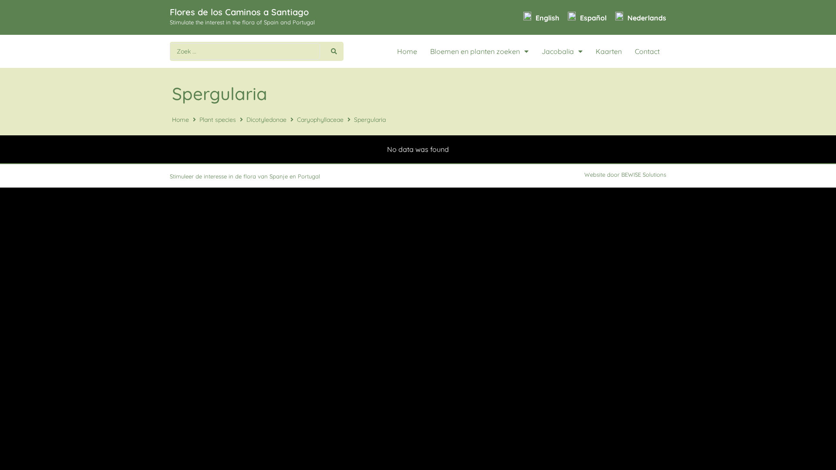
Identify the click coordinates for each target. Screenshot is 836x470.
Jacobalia (558, 51)
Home (407, 51)
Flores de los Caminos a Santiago (239, 12)
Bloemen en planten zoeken (475, 51)
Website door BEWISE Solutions (625, 174)
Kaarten (609, 51)
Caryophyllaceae (320, 120)
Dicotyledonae (266, 120)
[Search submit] (334, 51)
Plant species (217, 120)
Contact (647, 51)
